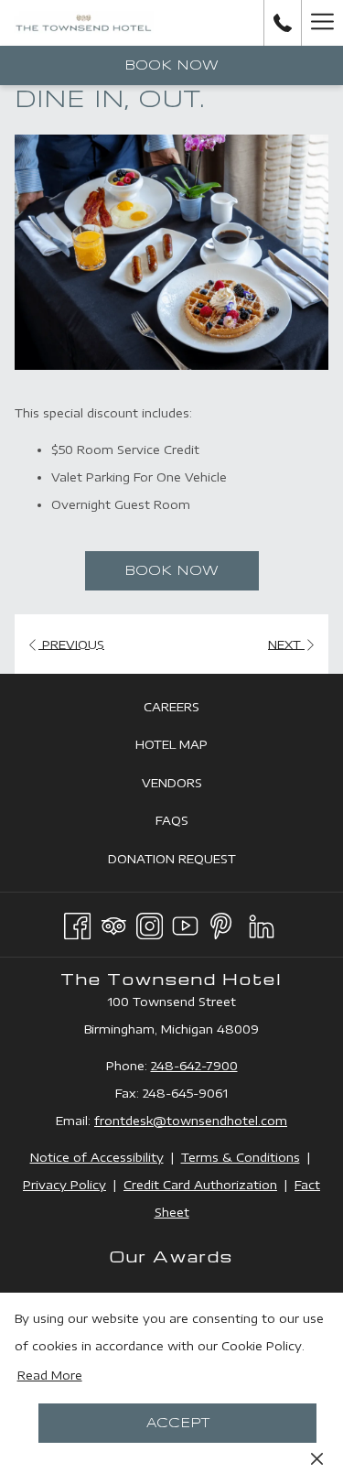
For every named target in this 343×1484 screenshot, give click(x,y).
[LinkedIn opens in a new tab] (261, 922)
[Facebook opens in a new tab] (77, 922)
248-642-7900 (194, 1065)
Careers (192, 711)
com (274, 1120)
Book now (171, 66)
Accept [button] (177, 1423)
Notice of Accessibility (97, 1157)
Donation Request (192, 862)
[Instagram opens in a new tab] (149, 922)
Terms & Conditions (240, 1157)
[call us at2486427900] (282, 22)
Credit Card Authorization (200, 1184)
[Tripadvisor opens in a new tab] (114, 922)
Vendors (192, 786)
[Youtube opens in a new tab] (185, 922)
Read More (49, 1375)
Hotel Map (192, 748)
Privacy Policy (64, 1184)
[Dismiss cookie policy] (316, 1457)
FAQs (192, 824)
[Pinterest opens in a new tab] (221, 922)
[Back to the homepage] (84, 23)
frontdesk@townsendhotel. (177, 1120)
